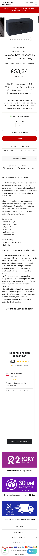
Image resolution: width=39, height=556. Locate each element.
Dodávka (19, 527)
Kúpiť (19, 138)
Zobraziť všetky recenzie (19, 441)
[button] (32, 551)
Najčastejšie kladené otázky (19, 151)
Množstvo (19, 121)
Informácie (19, 532)
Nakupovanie (19, 537)
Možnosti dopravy (19, 146)
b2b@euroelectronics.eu (22, 108)
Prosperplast (19, 51)
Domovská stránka (19, 47)
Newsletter (19, 542)
